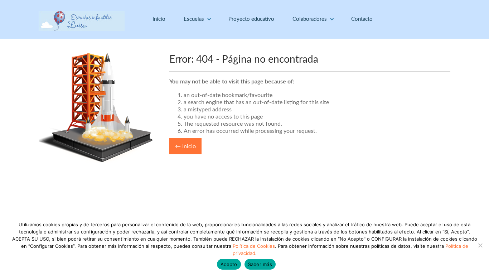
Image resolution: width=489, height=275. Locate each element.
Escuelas (194, 19)
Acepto (229, 264)
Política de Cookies (254, 246)
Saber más (260, 264)
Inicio (158, 19)
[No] (480, 245)
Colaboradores (309, 19)
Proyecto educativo (251, 19)
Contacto (362, 19)
